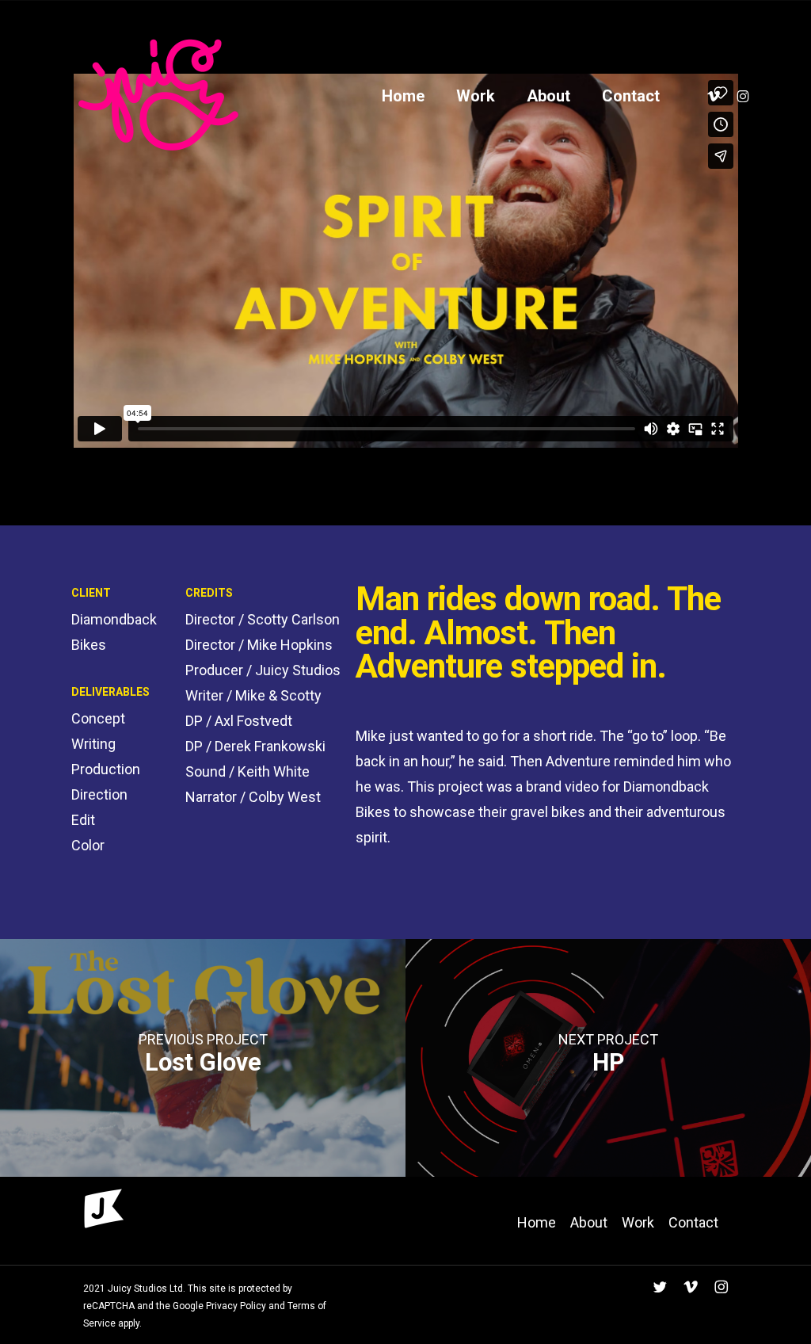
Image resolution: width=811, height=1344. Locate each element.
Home (536, 1222)
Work (638, 1222)
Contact (693, 1222)
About (588, 1222)
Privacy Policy (235, 1306)
